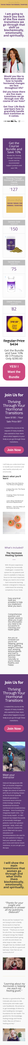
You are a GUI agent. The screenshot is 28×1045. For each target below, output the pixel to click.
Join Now (14, 450)
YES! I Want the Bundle (14, 372)
